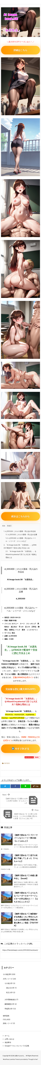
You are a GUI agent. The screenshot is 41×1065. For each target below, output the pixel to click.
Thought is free (32, 1059)
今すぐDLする (21, 748)
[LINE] (26, 786)
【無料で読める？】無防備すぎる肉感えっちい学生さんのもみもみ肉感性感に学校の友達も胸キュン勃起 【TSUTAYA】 (26, 920)
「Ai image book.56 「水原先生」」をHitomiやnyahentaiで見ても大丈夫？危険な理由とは (21, 554)
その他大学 (10, 983)
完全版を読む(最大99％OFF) (20, 689)
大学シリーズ (9, 979)
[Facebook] (15, 786)
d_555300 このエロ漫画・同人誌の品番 (21, 534)
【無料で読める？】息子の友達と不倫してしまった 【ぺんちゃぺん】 (26, 858)
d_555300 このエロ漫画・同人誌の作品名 (20, 531)
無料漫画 (7, 763)
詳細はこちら (20, 50)
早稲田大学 (10, 1009)
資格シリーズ (9, 1023)
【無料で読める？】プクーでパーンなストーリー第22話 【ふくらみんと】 (26, 838)
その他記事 (9, 974)
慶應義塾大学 (11, 1004)
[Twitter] (5, 786)
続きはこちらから (20, 516)
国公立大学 (11, 988)
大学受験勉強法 (11, 999)
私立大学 (10, 992)
